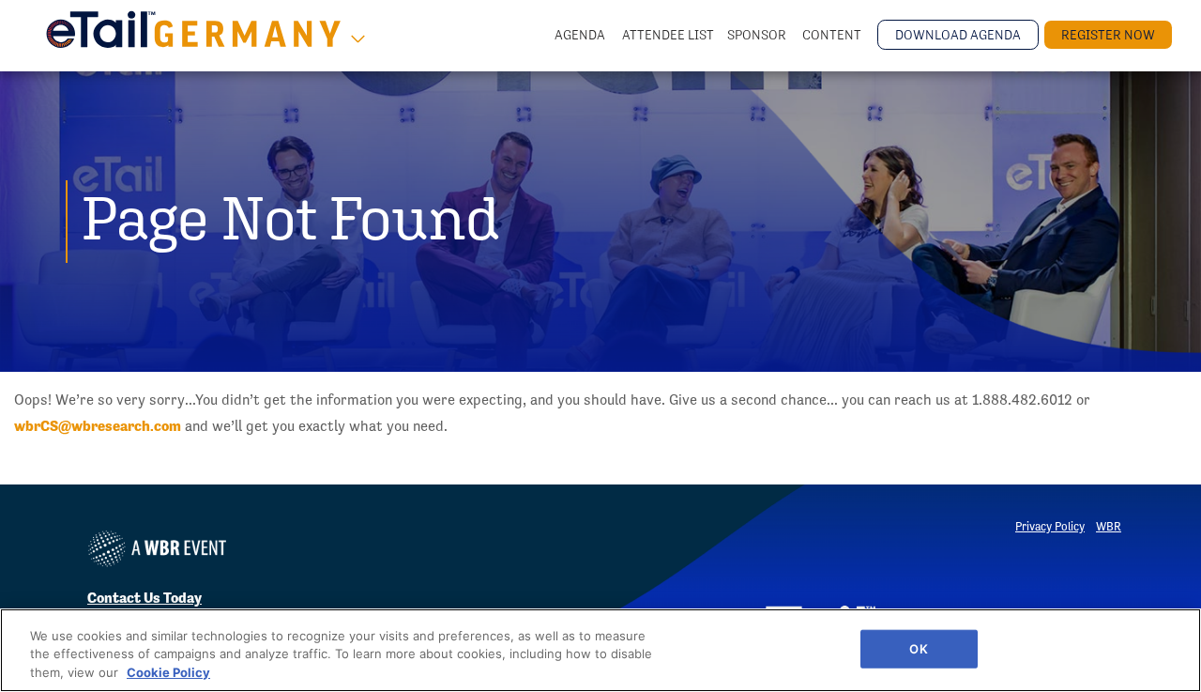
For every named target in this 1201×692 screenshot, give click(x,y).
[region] (600, 650)
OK (918, 647)
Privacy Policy (1050, 526)
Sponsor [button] (758, 34)
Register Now (1108, 34)
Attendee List (668, 34)
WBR (1108, 526)
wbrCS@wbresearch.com (97, 426)
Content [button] (833, 34)
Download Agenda (958, 34)
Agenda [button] (581, 34)
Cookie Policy (168, 672)
